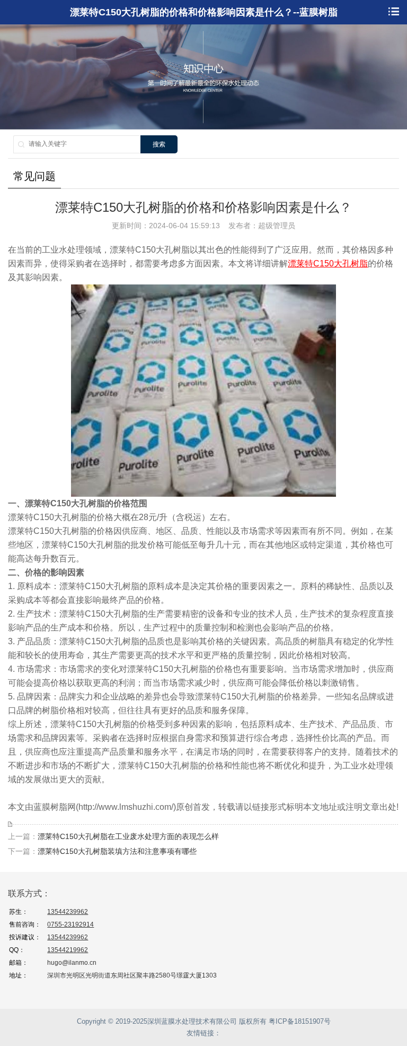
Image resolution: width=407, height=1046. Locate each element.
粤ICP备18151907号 (300, 1021)
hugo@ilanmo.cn (71, 962)
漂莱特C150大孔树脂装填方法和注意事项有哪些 (117, 851)
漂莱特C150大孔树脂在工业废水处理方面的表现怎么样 (128, 836)
